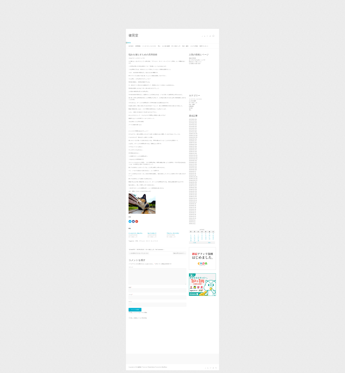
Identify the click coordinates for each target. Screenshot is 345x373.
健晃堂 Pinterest (209, 35)
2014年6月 (191, 187)
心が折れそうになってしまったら (138, 253)
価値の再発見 (192, 58)
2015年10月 (192, 159)
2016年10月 (192, 137)
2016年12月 (192, 133)
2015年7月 (191, 164)
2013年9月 (191, 204)
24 (209, 239)
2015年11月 (192, 157)
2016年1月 (191, 153)
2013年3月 (191, 214)
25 (213, 239)
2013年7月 (191, 207)
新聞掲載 (137, 46)
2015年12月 (192, 155)
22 (202, 239)
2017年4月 (191, 126)
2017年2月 (191, 130)
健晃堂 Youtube (212, 35)
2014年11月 (192, 178)
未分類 (190, 108)
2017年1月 (191, 132)
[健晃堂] (128, 42)
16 (205, 237)
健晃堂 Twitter (204, 35)
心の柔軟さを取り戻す (195, 63)
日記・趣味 (185, 46)
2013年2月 (191, 216)
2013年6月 (191, 209)
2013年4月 (191, 213)
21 (198, 239)
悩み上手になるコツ (179, 253)
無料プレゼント (204, 46)
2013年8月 (191, 205)
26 (190, 241)
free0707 (133, 249)
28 (198, 241)
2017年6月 (191, 123)
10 (209, 235)
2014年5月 (191, 189)
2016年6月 (191, 144)
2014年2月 (191, 195)
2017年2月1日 (140, 249)
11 (213, 235)
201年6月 (191, 220)
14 (198, 237)
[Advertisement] (172, 13)
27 (194, 241)
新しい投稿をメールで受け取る (139, 318)
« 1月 (194, 242)
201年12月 (191, 218)
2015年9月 (191, 160)
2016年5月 (191, 146)
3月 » (209, 242)
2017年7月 (191, 121)
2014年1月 (191, 196)
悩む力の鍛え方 (152, 233)
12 (190, 237)
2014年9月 (191, 182)
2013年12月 (192, 198)
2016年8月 (191, 141)
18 (213, 237)
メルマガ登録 (194, 46)
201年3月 (191, 222)
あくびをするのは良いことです (197, 60)
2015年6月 (191, 166)
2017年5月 (191, 124)
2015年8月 (191, 162)
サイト (130, 301)
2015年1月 (191, 175)
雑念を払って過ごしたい (195, 62)
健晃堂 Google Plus (206, 35)
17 (209, 237)
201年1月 (191, 223)
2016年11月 (192, 135)
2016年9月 (191, 139)
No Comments (159, 249)
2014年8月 (191, 184)
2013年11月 (192, 200)
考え (159, 46)
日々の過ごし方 (176, 46)
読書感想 (191, 106)
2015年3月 (191, 171)
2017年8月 (191, 119)
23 (205, 239)
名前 (130, 287)
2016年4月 (191, 148)
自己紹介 (131, 46)
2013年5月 (191, 211)
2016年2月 (191, 151)
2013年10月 (192, 202)
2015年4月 (191, 169)
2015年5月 (191, 168)
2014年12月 (192, 177)
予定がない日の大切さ (173, 233)
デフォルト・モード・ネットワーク (148, 241)
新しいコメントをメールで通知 (139, 312)
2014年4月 (191, 191)
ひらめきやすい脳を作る (135, 233)
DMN (136, 241)
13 (194, 237)
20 (194, 239)
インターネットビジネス (149, 46)
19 (190, 239)
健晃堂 (133, 35)
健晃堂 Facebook (201, 35)
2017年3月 (191, 128)
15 (202, 237)
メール (131, 294)
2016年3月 (191, 150)
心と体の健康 (166, 46)
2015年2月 (191, 173)
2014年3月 (191, 193)
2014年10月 (192, 180)
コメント (131, 267)
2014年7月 (191, 186)
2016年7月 (191, 142)
